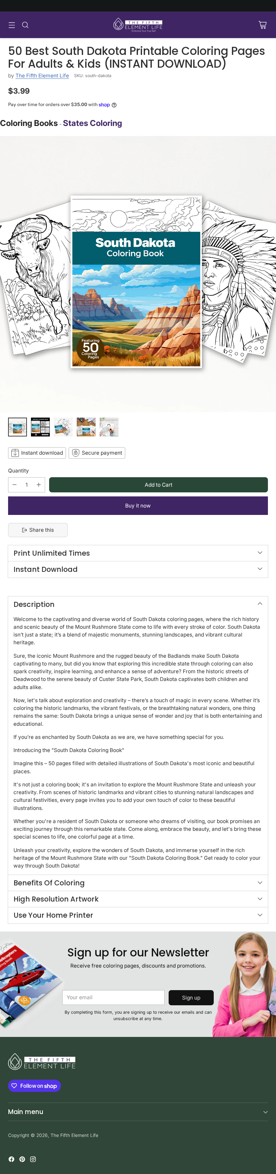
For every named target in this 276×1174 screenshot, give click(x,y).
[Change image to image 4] (86, 427)
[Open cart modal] (262, 25)
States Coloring (92, 123)
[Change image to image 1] (17, 427)
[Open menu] (12, 25)
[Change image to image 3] (63, 427)
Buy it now (138, 505)
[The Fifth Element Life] (138, 25)
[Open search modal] (25, 25)
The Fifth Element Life (42, 75)
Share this (41, 530)
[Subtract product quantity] (14, 485)
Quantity (18, 470)
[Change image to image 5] (109, 427)
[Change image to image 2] (40, 427)
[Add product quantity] (39, 485)
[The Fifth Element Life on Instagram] (33, 1160)
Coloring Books (29, 123)
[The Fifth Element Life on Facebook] (11, 1160)
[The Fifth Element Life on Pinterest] (22, 1160)
